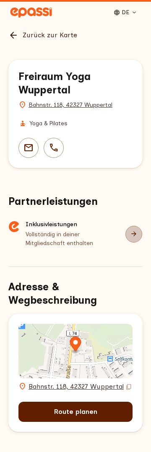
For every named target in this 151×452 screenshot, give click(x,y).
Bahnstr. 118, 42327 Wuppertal (70, 104)
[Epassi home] (31, 13)
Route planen (75, 412)
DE (125, 12)
